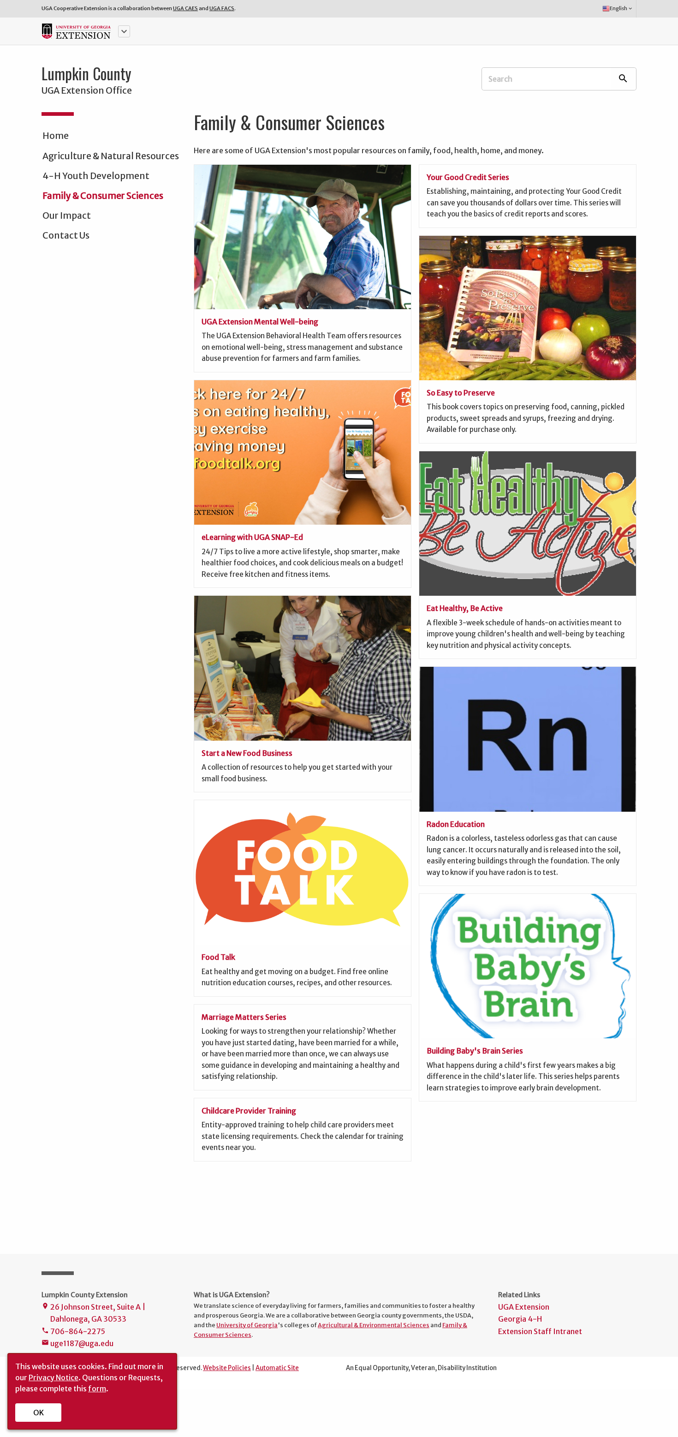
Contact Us (65, 235)
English (621, 8)
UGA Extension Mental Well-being (260, 321)
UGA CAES (185, 8)
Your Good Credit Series (468, 177)
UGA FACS (221, 8)
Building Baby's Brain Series (475, 1050)
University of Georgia (247, 1325)
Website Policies (227, 1368)
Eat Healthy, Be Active (465, 608)
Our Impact (66, 215)
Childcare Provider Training (249, 1110)
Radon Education (456, 824)
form (97, 1388)
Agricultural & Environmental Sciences (373, 1325)
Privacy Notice (53, 1377)
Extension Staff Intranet (540, 1331)
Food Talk (218, 957)
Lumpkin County (86, 73)
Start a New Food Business (247, 753)
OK (38, 1412)
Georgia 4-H (520, 1318)
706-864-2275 (73, 1331)
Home (55, 135)
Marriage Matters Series (244, 1017)
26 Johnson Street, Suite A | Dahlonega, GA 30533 (93, 1312)
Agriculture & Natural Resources (110, 156)
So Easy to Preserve (461, 392)
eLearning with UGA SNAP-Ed (252, 537)
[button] (124, 31)
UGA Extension (523, 1306)
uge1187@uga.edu (77, 1343)
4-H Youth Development (95, 175)
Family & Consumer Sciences (102, 195)
